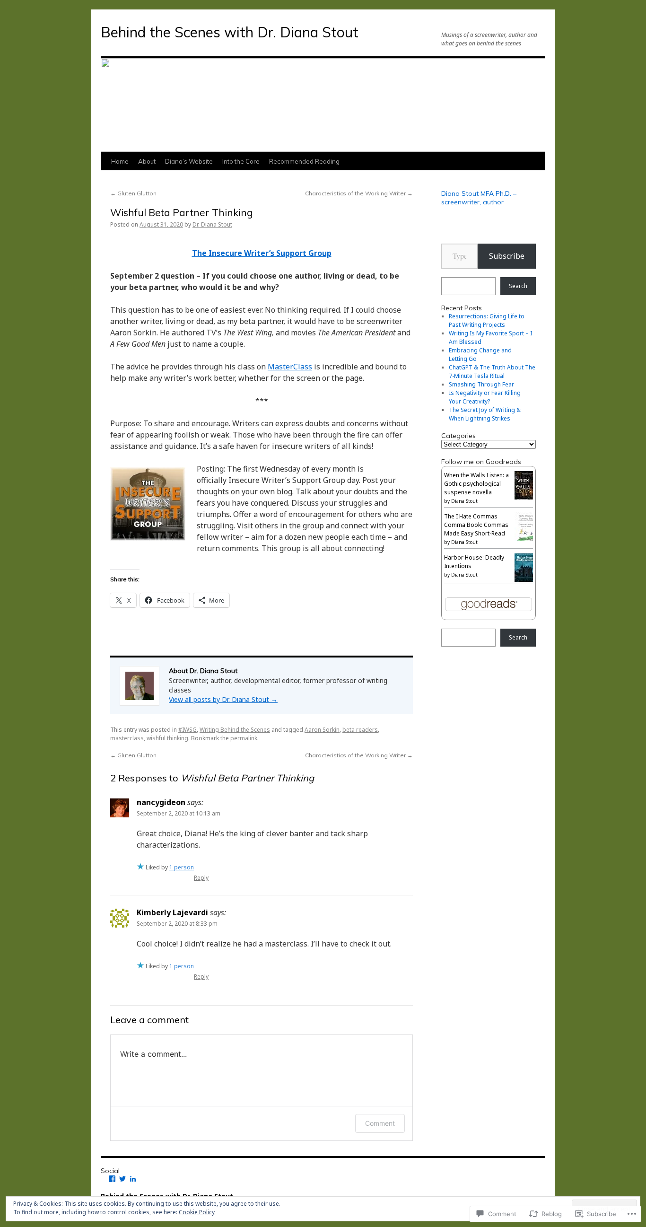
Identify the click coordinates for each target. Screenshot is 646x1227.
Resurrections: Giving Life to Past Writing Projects (486, 320)
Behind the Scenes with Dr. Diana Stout (229, 32)
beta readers (360, 730)
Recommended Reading (304, 161)
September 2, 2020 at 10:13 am (178, 813)
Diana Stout (464, 501)
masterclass (127, 738)
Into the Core (241, 161)
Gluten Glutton (133, 193)
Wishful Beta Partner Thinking (181, 212)
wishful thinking (167, 738)
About (147, 161)
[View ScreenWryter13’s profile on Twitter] (122, 1179)
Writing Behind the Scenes (235, 730)
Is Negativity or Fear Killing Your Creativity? (485, 397)
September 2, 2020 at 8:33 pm (177, 924)
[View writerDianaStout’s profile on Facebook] (112, 1179)
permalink (243, 738)
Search (518, 286)
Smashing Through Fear (481, 384)
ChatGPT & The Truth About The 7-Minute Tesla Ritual (492, 371)
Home (120, 161)
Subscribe (506, 256)
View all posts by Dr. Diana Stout (223, 699)
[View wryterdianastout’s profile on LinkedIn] (133, 1179)
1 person (181, 867)
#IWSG (187, 730)
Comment (380, 1123)
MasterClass (290, 366)
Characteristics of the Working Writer (359, 193)
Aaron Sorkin (322, 730)
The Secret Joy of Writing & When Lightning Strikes (485, 414)
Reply (201, 878)
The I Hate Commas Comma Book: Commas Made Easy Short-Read (476, 524)
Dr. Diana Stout (212, 224)
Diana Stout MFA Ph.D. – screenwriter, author (478, 197)
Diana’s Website (189, 161)
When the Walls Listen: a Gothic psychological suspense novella (476, 483)
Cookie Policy (197, 1212)
